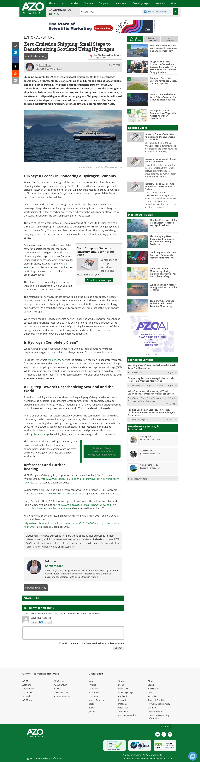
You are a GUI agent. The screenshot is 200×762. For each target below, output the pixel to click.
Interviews (123, 688)
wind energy (54, 359)
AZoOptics (27, 692)
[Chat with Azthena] (192, 756)
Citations (30, 598)
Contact (151, 692)
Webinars (93, 696)
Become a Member (127, 715)
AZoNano (26, 684)
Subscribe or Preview (150, 439)
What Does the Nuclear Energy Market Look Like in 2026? (163, 287)
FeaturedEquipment (152, 39)
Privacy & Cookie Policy (159, 703)
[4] (137, 99)
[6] (137, 305)
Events (121, 684)
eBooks (92, 707)
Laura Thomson (54, 68)
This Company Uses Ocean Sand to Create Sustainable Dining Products (162, 240)
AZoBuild (26, 696)
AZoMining (27, 700)
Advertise (152, 696)
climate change (41, 434)
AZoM (25, 681)
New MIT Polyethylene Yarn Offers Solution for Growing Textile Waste (163, 97)
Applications (124, 696)
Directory (93, 688)
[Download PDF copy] (15, 45)
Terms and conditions (38, 546)
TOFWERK (137, 372)
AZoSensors (59, 681)
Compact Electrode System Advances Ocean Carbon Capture (163, 81)
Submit (118, 647)
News (91, 681)
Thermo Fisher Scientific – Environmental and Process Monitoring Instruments (151, 399)
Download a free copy (99, 280)
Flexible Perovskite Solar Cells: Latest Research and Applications (163, 223)
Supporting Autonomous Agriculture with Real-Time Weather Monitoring (151, 379)
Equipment (94, 692)
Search (151, 684)
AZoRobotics (28, 688)
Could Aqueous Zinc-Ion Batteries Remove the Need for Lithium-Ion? (163, 255)
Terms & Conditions (157, 700)
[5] (137, 115)
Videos (121, 681)
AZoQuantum (60, 684)
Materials (122, 703)
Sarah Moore (54, 566)
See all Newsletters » (138, 478)
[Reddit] (15, 73)
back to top (165, 726)
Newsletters (154, 688)
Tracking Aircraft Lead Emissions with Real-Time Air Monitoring (162, 303)
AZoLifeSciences (62, 696)
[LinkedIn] (15, 52)
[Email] (15, 80)
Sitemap (152, 707)
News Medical (61, 692)
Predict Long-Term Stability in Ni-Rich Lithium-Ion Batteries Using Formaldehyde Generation (151, 412)
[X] (15, 66)
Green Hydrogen (126, 692)
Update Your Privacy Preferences (46, 758)
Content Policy (155, 711)
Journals (93, 711)
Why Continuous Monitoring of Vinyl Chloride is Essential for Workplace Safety (163, 272)
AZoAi (57, 688)
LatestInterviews (169, 39)
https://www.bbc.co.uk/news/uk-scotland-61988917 (58, 493)
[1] (137, 50)
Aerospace (145, 436)
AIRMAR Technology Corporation (148, 385)
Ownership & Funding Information (158, 717)
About (151, 681)
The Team (123, 711)
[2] (137, 66)
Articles (92, 684)
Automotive (146, 450)
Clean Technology (149, 464)
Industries (123, 700)
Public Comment (70, 643)
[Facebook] (15, 59)
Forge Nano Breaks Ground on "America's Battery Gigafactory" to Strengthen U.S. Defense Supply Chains (163, 67)
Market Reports (96, 700)
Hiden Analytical (140, 419)
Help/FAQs (123, 707)
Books (91, 703)
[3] (137, 83)
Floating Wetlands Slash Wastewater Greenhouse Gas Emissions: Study (163, 48)
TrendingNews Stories (135, 39)
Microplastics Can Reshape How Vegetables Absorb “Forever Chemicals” (163, 114)
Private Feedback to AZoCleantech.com (104, 643)
